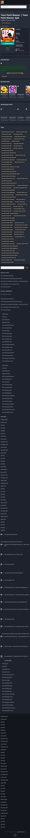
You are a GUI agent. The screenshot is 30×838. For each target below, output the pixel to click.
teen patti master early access (8, 178)
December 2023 (4, 475)
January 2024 (3, 472)
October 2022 (4, 513)
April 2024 (3, 464)
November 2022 (4, 511)
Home (2, 13)
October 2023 (4, 480)
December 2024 (4, 441)
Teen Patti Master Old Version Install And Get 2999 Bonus (16, 609)
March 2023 (3, 499)
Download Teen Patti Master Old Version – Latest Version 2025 (14, 281)
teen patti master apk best (7, 150)
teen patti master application (8, 159)
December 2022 (4, 508)
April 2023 (3, 497)
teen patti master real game (7, 241)
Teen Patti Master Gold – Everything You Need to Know (16, 626)
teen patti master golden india (20, 187)
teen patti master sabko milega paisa (9, 246)
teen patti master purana (7, 236)
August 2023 (3, 486)
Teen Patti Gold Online (5, 286)
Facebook (3, 54)
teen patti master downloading (8, 176)
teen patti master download (7, 169)
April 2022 (3, 530)
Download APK (8, 43)
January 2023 (3, 505)
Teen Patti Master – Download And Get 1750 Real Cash (16, 646)
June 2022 (3, 524)
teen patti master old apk (7, 225)
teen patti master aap (6, 148)
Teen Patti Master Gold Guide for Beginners (13, 573)
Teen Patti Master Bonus (6, 162)
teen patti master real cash (7, 239)
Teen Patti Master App (9, 13)
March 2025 (3, 436)
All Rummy (4, 317)
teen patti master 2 (15, 141)
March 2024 (3, 466)
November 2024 (4, 444)
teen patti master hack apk (7, 194)
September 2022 (4, 516)
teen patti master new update (8, 218)
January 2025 (3, 439)
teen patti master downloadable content (10, 173)
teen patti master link (22, 204)
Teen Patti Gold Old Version (8, 325)
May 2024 (3, 461)
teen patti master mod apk (19, 211)
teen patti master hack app (22, 194)
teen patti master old (19, 222)
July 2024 (3, 455)
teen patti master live (6, 206)
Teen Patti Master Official (7, 355)
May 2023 (3, 494)
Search (27, 267)
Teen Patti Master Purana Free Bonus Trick (10, 284)
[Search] (28, 6)
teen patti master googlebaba (8, 192)
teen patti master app (20, 155)
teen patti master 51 (18, 145)
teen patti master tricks (6, 260)
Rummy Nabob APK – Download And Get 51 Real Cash (16, 656)
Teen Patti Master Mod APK (8, 352)
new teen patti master (6, 134)
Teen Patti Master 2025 (7, 336)
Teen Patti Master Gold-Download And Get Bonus (11, 278)
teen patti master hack (22, 192)
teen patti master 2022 (19, 143)
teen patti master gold (6, 187)
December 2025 (4, 419)
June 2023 (3, 491)
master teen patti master (21, 131)
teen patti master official (7, 222)
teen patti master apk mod (7, 155)
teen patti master (5, 141)
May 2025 (3, 430)
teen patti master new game (19, 215)
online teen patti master (6, 136)
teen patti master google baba (8, 190)
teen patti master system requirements (10, 253)
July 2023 (3, 488)
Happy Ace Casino (6, 322)
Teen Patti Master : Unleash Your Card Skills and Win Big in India (15, 633)
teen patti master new (6, 215)
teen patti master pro (19, 234)
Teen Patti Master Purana (7, 361)
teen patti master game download (9, 183)
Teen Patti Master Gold (7, 350)
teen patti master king (20, 201)
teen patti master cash (6, 164)
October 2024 (4, 447)
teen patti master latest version (8, 204)
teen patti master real (20, 236)
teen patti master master (19, 208)
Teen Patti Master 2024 (7, 333)
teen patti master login (18, 206)
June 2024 (3, 458)
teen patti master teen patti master (9, 255)
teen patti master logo (6, 208)
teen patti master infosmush (7, 199)
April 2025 (3, 433)
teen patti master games (22, 185)
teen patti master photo (6, 232)
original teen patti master (20, 136)
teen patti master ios (21, 199)
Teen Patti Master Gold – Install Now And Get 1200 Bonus (16, 594)
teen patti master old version (21, 225)
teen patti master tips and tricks (8, 257)
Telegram (20, 54)
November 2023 (4, 477)
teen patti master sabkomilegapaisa (9, 248)
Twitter (9, 54)
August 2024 (3, 452)
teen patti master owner (20, 229)
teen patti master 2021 (6, 143)
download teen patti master (7, 131)
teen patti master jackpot (7, 201)
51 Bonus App (5, 314)
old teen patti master (18, 134)
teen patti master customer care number (10, 166)
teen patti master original (7, 229)
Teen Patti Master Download (8, 344)
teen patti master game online (8, 185)
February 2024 (4, 469)
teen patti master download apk (8, 171)
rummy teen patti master (19, 138)
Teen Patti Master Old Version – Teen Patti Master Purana (16, 636)
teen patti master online (6, 227)
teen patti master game (6, 180)
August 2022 (3, 519)
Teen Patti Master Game (7, 347)
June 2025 (3, 428)
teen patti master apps (22, 159)
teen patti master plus (19, 232)
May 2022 (3, 527)
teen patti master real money (8, 243)
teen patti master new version (8, 220)
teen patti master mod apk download (9, 213)
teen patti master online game (21, 227)
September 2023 (4, 483)
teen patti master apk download (8, 152)
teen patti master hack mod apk (8, 197)
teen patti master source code (8, 250)
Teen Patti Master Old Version (7, 275)
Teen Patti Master (19, 30)
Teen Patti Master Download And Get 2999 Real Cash (15, 602)
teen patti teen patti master (7, 262)
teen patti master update (19, 260)
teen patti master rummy (22, 243)
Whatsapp (26, 54)
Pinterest (15, 54)
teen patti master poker (6, 234)
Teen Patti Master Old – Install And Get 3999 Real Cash (16, 587)
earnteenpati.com (6, 319)
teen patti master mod (6, 211)
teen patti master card (19, 162)
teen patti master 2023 (6, 145)
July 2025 (3, 425)
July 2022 (3, 522)
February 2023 (4, 502)
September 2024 (4, 450)
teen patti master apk (18, 148)
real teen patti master (6, 138)
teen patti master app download (8, 157)
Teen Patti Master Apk (7, 339)
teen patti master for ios (22, 178)
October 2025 (4, 422)
